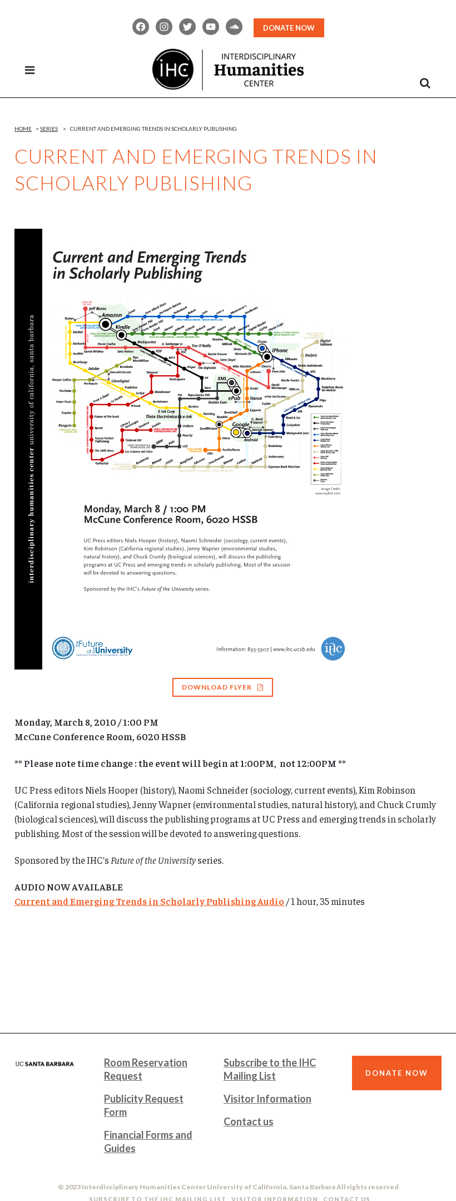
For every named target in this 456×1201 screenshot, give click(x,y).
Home (23, 128)
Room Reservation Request (145, 1069)
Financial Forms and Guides (148, 1141)
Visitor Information (267, 1098)
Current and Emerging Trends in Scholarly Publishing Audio (149, 901)
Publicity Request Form (144, 1105)
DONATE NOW (289, 27)
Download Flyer (217, 687)
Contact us (249, 1121)
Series (49, 128)
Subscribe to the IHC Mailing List (270, 1069)
